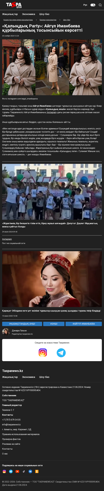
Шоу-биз (44, 14)
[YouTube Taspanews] (17, 471)
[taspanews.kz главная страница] (13, 5)
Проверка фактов (11, 439)
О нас (5, 453)
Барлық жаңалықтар (48, 20)
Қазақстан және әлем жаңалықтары (18, 20)
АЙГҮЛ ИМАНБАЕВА (84, 324)
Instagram (51, 112)
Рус (85, 5)
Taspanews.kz (12, 371)
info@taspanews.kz (11, 424)
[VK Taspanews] (30, 471)
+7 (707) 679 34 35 (11, 419)
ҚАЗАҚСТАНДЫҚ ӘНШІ (22, 324)
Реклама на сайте (11, 444)
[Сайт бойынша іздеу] (100, 5)
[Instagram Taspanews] (43, 353)
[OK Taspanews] (37, 471)
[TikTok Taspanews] (24, 471)
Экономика (28, 14)
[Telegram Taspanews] (61, 353)
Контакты (7, 449)
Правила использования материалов (21, 434)
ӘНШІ (54, 324)
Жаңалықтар (10, 14)
